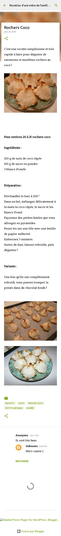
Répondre (22, 461)
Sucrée (30, 408)
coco (21, 403)
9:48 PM (43, 446)
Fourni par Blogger (32, 531)
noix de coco (35, 403)
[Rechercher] (56, 5)
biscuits (9, 403)
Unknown (32, 446)
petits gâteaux (14, 408)
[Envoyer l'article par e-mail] (6, 399)
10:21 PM (33, 435)
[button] (6, 38)
